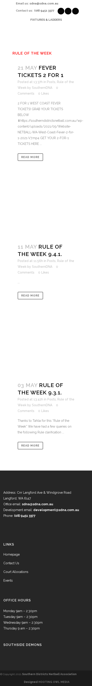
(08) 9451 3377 (44, 10)
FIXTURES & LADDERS (46, 19)
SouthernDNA (42, 87)
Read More (30, 157)
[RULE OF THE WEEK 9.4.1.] (46, 210)
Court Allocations (15, 572)
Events (8, 580)
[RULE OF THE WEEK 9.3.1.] (46, 348)
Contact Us (11, 563)
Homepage (11, 554)
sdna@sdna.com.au (43, 3)
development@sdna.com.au (56, 510)
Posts (51, 82)
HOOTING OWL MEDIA (53, 682)
